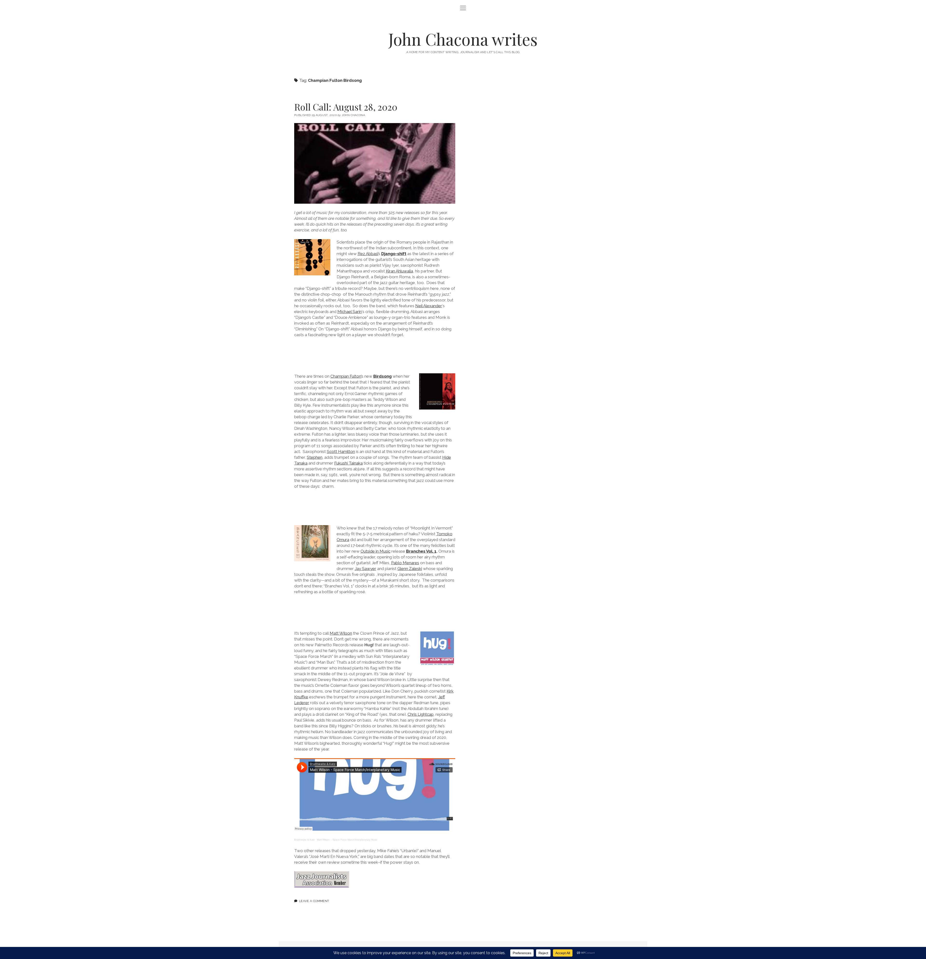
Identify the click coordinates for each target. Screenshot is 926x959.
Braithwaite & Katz (304, 839)
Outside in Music (375, 551)
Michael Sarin (349, 311)
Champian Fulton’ (345, 376)
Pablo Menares (405, 562)
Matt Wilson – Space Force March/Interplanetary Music (347, 839)
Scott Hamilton (341, 451)
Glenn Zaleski (409, 568)
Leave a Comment (314, 901)
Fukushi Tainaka (348, 463)
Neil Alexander (428, 305)
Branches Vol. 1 (421, 551)
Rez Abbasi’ (368, 253)
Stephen (314, 457)
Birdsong (382, 376)
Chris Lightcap (421, 714)
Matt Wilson (341, 633)
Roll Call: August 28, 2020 (345, 107)
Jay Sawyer (365, 568)
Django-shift (393, 253)
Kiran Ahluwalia (399, 271)
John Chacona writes (463, 39)
